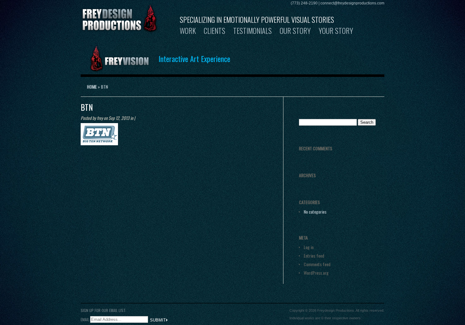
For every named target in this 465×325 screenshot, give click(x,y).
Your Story (336, 31)
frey (100, 118)
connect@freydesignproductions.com (352, 3)
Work (188, 31)
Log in (308, 247)
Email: (85, 319)
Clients (214, 31)
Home (92, 86)
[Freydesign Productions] (119, 29)
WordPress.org (316, 272)
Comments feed (317, 264)
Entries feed (314, 255)
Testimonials (252, 31)
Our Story (295, 31)
